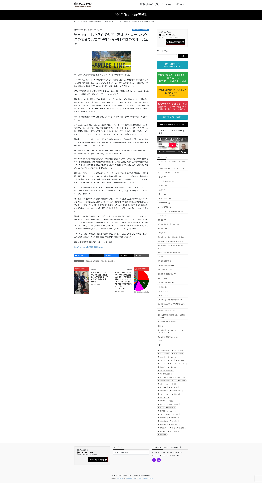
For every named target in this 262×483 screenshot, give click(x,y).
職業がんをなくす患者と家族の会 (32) (170, 300)
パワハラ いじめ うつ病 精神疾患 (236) (170, 211)
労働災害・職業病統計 (166, 370)
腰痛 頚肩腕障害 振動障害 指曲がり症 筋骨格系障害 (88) (172, 316)
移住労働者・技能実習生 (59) (167, 274)
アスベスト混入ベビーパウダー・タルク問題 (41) (172, 163)
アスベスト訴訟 (178, 353)
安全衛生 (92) (162, 233)
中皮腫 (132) (163, 185)
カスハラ (162, 357)
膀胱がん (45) (163, 295)
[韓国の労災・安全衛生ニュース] (81, 275)
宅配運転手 (174, 387)
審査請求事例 (164, 391)
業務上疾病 (176, 394)
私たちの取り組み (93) (165, 269)
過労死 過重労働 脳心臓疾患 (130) (169, 321)
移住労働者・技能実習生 (140, 29)
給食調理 (174, 421)
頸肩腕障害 (163, 434)
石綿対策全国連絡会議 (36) (166, 265)
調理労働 (162, 431)
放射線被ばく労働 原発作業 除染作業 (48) (171, 241)
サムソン (162, 360)
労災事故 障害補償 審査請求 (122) (169, 224)
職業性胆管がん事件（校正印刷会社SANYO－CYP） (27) (172, 305)
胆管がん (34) (163, 291)
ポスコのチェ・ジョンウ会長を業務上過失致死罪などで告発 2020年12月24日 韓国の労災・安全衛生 (99, 277)
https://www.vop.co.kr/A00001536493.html (88, 247)
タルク (171, 360)
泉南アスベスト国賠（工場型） (169, 404)
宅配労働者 (163, 387)
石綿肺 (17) (162, 190)
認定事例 (182, 428)
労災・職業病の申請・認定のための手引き (172, 377)
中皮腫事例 (172, 367)
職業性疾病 (163, 424)
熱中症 (162, 407)
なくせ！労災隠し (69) (165, 207)
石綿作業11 (171, 407)
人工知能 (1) (162, 215)
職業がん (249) (162, 278)
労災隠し (182, 380)
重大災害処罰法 (174, 431)
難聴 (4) (160, 326)
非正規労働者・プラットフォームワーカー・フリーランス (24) (172, 331)
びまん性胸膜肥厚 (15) (166, 181)
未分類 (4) (161, 257)
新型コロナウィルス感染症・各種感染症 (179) (170, 247)
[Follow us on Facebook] (154, 460)
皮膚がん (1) (163, 287)
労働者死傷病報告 (165, 374)
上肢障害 (162, 367)
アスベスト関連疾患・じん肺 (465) (169, 172)
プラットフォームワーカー (177, 364)
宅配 (174, 384)
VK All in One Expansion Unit (144, 478)
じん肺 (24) (162, 177)
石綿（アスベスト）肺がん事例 (169, 414)
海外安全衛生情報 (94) (165, 261)
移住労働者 (163, 418)
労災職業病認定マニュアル (168, 380)
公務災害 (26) (162, 220)
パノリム (162, 364)
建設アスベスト (176, 391)
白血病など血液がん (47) (167, 282)
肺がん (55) (162, 194)
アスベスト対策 (164, 353)
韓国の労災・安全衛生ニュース (109, 261)
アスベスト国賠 (178, 350)
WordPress (120, 478)
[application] (172, 145)
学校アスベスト (164, 384)
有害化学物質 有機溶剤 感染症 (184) (169, 252)
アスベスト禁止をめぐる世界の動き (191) (171, 168)
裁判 (173, 428)
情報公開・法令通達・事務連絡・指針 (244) (172, 237)
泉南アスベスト (164, 397)
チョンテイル (182, 360)
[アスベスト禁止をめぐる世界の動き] (141, 275)
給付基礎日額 (164, 421)
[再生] (160, 152)
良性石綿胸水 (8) (164, 203)
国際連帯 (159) (162, 228)
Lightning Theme (130, 478)
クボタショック (174, 357)
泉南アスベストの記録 (166, 401)
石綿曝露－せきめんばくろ (168, 411)
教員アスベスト (164, 394)
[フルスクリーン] (185, 152)
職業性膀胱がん (175, 424)
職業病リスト (164, 428)
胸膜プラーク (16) (165, 198)
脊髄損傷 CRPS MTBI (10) (166, 311)
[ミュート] (182, 152)
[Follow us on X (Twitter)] (159, 460)
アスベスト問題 (164, 350)
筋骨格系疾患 (175, 418)
